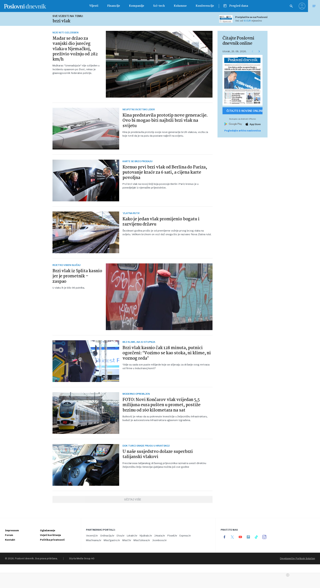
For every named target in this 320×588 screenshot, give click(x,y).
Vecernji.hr (92, 535)
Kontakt (10, 539)
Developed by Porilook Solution (297, 558)
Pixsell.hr (172, 535)
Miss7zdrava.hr (142, 540)
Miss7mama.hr (93, 540)
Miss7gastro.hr (112, 540)
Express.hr (185, 535)
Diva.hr (120, 535)
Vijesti (93, 6)
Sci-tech (159, 6)
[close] (287, 574)
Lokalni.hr (132, 535)
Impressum (12, 530)
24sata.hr (159, 535)
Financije (113, 6)
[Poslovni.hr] (25, 6)
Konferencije (205, 6)
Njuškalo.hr (146, 535)
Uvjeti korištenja (50, 535)
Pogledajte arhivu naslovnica (242, 130)
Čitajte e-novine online (244, 110)
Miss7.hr (126, 540)
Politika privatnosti (52, 539)
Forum (9, 535)
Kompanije (136, 6)
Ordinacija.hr (107, 535)
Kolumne (180, 6)
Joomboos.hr (159, 540)
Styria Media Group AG (81, 558)
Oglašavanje (47, 530)
